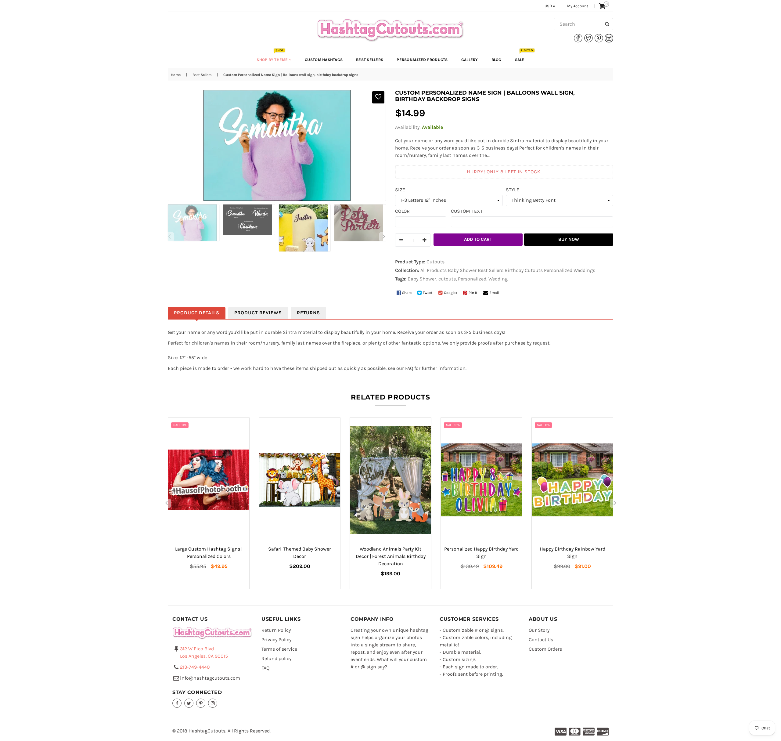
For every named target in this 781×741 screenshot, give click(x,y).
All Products (433, 270)
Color (402, 211)
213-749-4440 (195, 667)
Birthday (514, 270)
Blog (496, 59)
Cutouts (534, 270)
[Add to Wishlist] (378, 97)
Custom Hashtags (324, 59)
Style (513, 190)
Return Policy (276, 630)
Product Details (196, 313)
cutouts (447, 279)
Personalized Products (422, 59)
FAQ (265, 668)
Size (400, 190)
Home (176, 75)
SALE (523, 56)
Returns (308, 313)
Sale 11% (179, 425)
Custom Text (467, 211)
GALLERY (469, 59)
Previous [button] (169, 236)
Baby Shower (462, 270)
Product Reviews (258, 313)
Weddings (584, 270)
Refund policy (276, 658)
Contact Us (541, 639)
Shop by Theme (273, 56)
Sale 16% (453, 425)
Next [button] (383, 236)
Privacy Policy (276, 639)
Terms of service (279, 649)
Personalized (558, 270)
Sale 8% (543, 425)
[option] (192, 222)
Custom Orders (545, 649)
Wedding (498, 279)
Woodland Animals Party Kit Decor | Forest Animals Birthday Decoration (391, 556)
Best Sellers (369, 59)
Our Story (539, 630)
